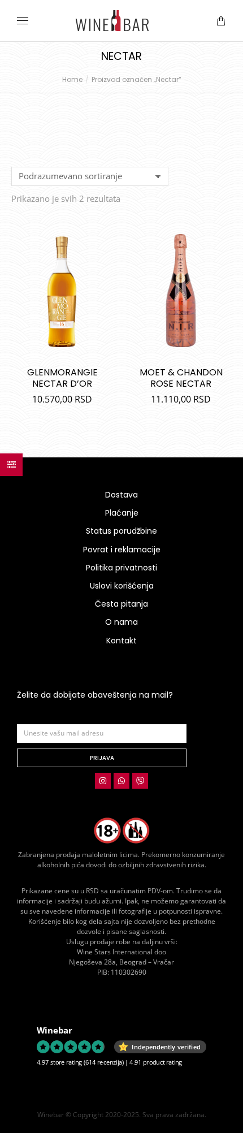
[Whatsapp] (121, 781)
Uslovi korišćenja (122, 585)
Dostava (121, 494)
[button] (167, 9)
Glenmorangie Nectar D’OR (62, 378)
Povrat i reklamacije (121, 549)
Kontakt (121, 640)
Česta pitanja (121, 603)
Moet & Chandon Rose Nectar (181, 378)
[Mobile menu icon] (22, 20)
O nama (121, 622)
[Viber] (140, 781)
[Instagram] (103, 781)
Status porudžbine (121, 531)
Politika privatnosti (121, 567)
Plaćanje (121, 512)
